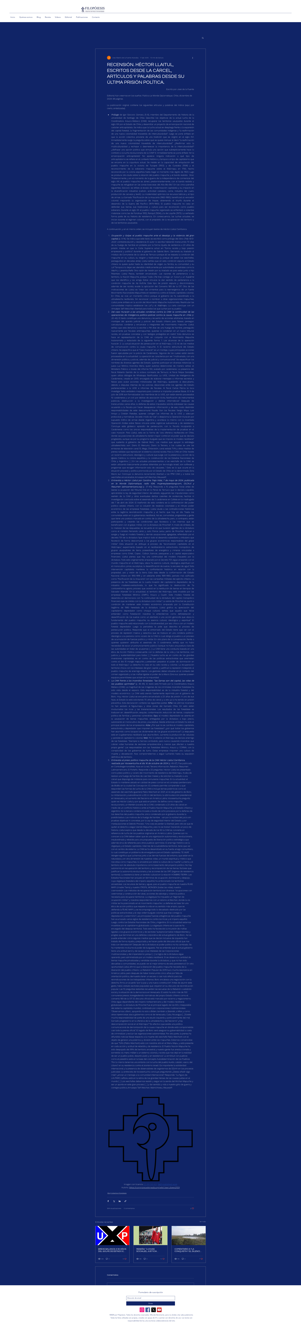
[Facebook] (147, 1310)
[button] (203, 38)
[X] (153, 1310)
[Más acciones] (192, 57)
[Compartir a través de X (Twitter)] (114, 1201)
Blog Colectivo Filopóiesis (117, 1193)
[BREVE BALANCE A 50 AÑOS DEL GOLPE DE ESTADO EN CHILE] (112, 1235)
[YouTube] (159, 1310)
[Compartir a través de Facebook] (108, 1201)
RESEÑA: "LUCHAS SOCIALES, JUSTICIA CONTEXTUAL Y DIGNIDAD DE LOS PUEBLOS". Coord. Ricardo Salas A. (149, 1250)
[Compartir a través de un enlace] (125, 1201)
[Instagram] (142, 1310)
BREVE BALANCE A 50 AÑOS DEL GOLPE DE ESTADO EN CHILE (112, 1250)
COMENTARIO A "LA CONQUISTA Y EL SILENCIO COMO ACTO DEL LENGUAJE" (188, 1250)
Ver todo (203, 1221)
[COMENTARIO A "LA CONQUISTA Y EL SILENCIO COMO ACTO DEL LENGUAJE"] (189, 1235)
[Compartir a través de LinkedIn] (120, 1201)
